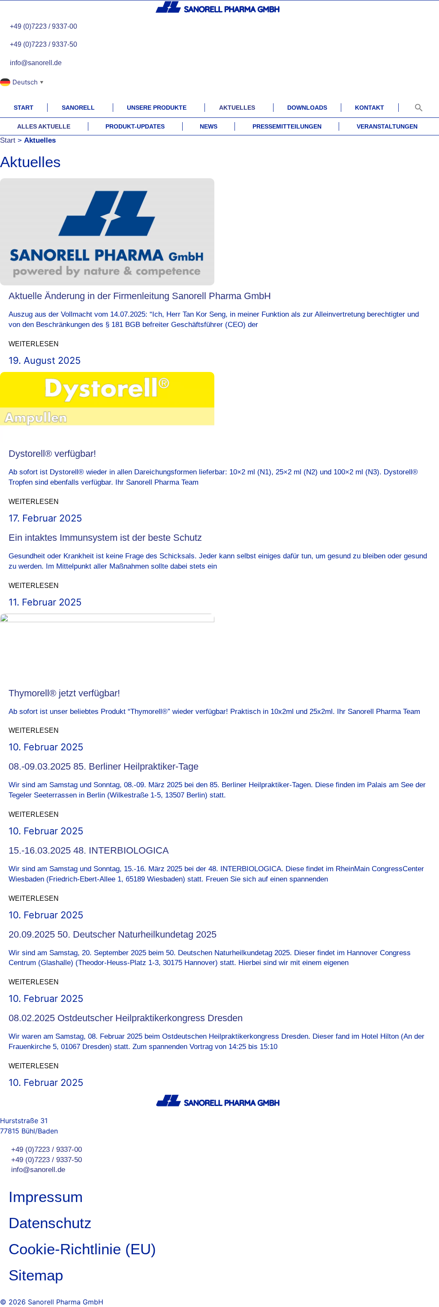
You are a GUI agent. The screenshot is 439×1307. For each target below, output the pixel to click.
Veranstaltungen (387, 126)
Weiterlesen (34, 344)
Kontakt (369, 107)
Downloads (307, 107)
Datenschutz (50, 1222)
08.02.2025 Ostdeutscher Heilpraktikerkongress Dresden (126, 1018)
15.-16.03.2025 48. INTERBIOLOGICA (89, 850)
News (208, 126)
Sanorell (78, 107)
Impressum (46, 1196)
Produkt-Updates (135, 126)
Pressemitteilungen (287, 126)
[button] (419, 107)
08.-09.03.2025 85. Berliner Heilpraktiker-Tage (103, 766)
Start (23, 107)
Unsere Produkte (156, 107)
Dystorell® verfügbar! (52, 453)
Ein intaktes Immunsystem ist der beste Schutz (105, 537)
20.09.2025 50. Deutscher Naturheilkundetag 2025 (112, 934)
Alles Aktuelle (43, 126)
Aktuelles (237, 107)
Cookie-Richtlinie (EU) (82, 1249)
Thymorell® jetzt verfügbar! (64, 693)
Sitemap (36, 1275)
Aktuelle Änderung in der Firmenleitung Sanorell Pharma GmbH (140, 296)
